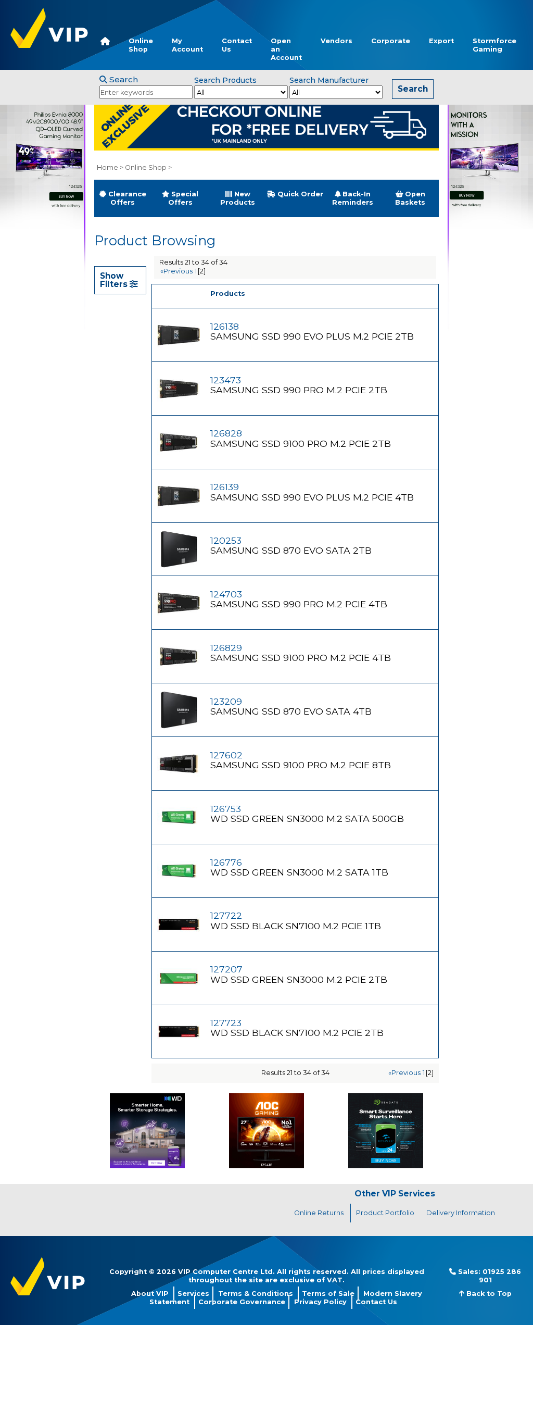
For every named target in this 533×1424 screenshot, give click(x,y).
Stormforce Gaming (494, 45)
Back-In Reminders (352, 198)
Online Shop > (148, 167)
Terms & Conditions (255, 1293)
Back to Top (488, 1293)
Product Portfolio (385, 1213)
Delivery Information (460, 1213)
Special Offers (183, 198)
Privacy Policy (320, 1302)
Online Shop (141, 45)
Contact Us (237, 45)
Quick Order (299, 194)
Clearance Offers (126, 198)
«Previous (176, 271)
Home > (110, 167)
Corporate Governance (241, 1302)
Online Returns (319, 1213)
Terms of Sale (328, 1293)
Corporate (390, 41)
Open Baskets (410, 198)
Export (441, 41)
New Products (237, 198)
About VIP (150, 1293)
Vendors (336, 41)
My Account (187, 45)
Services (193, 1293)
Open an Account (286, 49)
